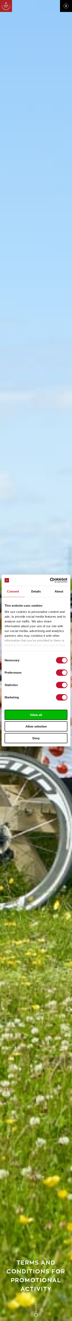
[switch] (61, 672)
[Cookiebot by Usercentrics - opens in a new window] (50, 580)
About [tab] (59, 591)
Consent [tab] (13, 591)
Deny (36, 738)
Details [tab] (36, 591)
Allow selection (36, 726)
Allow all (36, 714)
